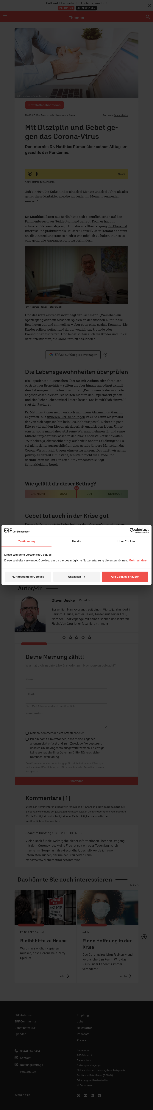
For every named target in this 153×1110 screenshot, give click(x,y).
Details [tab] (76, 541)
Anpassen (74, 576)
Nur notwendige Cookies (28, 576)
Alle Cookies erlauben (125, 576)
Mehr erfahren (139, 560)
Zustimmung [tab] (26, 541)
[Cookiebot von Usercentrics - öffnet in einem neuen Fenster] (132, 530)
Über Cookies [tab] (126, 541)
